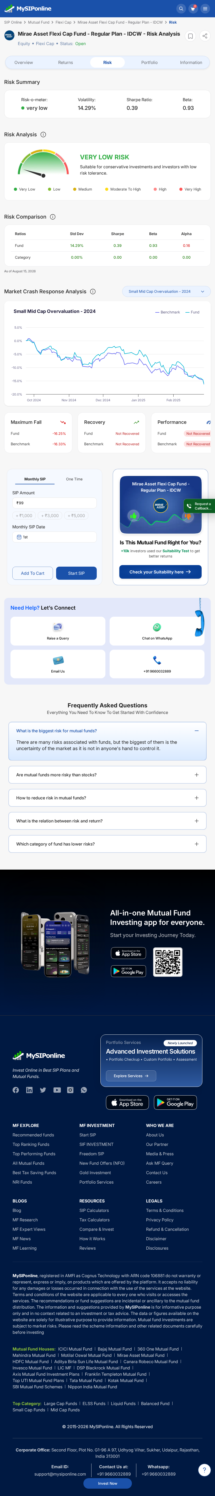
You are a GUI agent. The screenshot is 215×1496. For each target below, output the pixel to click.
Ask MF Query (159, 1163)
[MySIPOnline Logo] (28, 8)
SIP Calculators (94, 1210)
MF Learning (25, 1248)
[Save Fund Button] (190, 36)
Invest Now (107, 1483)
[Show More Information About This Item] (43, 134)
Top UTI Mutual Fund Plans (38, 1380)
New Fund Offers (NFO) (102, 1163)
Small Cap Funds (29, 1409)
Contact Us (157, 1172)
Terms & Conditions (165, 1210)
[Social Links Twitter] (43, 1090)
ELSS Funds (94, 1403)
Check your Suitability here (157, 571)
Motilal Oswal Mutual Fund (86, 1355)
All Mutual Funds (28, 1163)
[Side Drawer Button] (205, 8)
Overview (23, 62)
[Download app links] (128, 953)
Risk (107, 62)
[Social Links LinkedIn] (29, 1090)
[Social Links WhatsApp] (84, 1090)
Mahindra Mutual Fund (34, 1355)
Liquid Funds (123, 1403)
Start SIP (76, 573)
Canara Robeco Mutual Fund (150, 1361)
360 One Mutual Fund (158, 1349)
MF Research (25, 1219)
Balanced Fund (155, 1403)
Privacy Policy (160, 1219)
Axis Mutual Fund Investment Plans (46, 1374)
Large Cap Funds (60, 1403)
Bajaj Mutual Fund (115, 1349)
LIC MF (64, 1367)
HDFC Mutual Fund (31, 1361)
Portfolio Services (96, 1182)
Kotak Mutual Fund (126, 1380)
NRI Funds (22, 1182)
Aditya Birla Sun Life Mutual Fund (86, 1361)
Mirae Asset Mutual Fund (141, 1355)
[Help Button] (204, 1470)
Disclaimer (156, 1238)
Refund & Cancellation (167, 1229)
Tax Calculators (94, 1219)
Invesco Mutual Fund (32, 1367)
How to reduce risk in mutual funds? (51, 797)
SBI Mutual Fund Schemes (37, 1386)
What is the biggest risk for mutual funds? (56, 730)
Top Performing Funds (34, 1153)
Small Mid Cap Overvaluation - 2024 (160, 291)
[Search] (181, 8)
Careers (154, 1182)
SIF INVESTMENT (96, 1144)
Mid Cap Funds (65, 1409)
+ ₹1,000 (24, 515)
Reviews (87, 1248)
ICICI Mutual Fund (75, 1349)
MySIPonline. (101, 1426)
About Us (155, 1134)
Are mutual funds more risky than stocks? (56, 774)
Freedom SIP (91, 1153)
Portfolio (149, 62)
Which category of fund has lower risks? (55, 844)
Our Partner (157, 1144)
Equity (24, 43)
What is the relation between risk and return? (59, 820)
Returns (65, 62)
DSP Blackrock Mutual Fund (103, 1367)
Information (191, 62)
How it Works (92, 1238)
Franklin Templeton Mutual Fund (116, 1374)
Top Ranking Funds (31, 1144)
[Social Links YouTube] (56, 1090)
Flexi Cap (45, 43)
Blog (17, 1210)
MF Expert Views (29, 1229)
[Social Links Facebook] (16, 1090)
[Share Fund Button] (205, 35)
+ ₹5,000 (76, 515)
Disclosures (157, 1248)
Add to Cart (32, 573)
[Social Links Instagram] (70, 1090)
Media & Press (160, 1153)
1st (25, 537)
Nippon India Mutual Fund (92, 1386)
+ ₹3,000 (50, 515)
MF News (22, 1238)
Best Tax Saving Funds (34, 1172)
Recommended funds (33, 1134)
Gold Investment (95, 1172)
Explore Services (128, 1076)
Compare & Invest (96, 1229)
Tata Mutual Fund (86, 1380)
